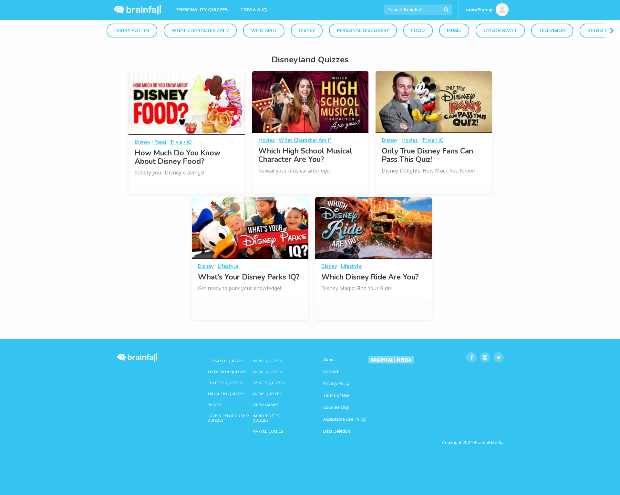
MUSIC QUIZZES (267, 371)
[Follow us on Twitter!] (498, 357)
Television (552, 30)
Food (418, 30)
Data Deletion (336, 431)
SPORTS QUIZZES (269, 382)
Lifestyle (228, 266)
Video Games (266, 404)
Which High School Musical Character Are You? (305, 155)
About (329, 359)
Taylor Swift (500, 30)
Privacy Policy (336, 383)
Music (454, 30)
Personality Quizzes (201, 10)
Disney (307, 30)
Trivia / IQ (181, 142)
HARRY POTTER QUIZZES (267, 418)
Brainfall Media (488, 442)
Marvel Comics (268, 431)
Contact (330, 371)
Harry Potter (132, 30)
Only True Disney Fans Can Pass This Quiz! (427, 155)
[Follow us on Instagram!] (485, 357)
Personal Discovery (363, 30)
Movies (266, 140)
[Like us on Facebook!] (471, 357)
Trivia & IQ (254, 10)
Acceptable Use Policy (344, 419)
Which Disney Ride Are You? (369, 277)
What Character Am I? (200, 30)
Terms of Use (336, 395)
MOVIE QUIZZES (267, 360)
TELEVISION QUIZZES (226, 371)
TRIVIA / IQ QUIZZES (226, 393)
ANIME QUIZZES (267, 393)
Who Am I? (264, 30)
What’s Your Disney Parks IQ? (248, 277)
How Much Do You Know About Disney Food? (178, 157)
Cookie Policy (336, 407)
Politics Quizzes (224, 382)
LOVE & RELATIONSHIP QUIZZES (228, 418)
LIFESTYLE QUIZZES (225, 360)
